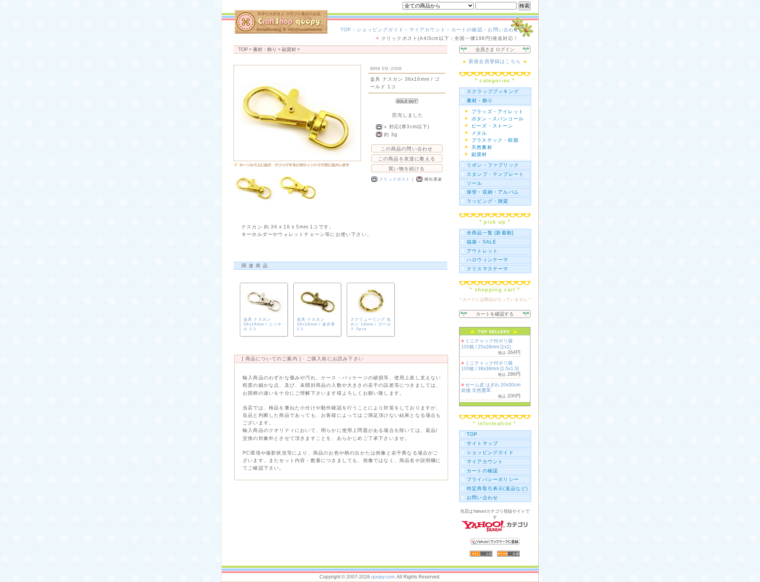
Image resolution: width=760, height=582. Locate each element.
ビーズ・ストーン (492, 126)
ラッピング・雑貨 (488, 201)
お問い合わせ (503, 29)
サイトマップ (482, 443)
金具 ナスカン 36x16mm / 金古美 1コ (316, 324)
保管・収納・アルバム (493, 192)
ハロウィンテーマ (488, 259)
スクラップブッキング (493, 91)
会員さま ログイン (495, 49)
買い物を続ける (406, 168)
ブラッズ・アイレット (497, 111)
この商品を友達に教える (406, 159)
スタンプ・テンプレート (495, 174)
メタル (479, 133)
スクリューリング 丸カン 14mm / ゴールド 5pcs (370, 324)
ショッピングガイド (380, 29)
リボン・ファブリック (493, 165)
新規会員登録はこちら (494, 61)
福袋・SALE (481, 242)
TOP (346, 29)
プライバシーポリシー (493, 479)
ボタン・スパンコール (497, 119)
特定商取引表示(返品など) (497, 488)
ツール (475, 183)
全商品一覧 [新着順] (490, 233)
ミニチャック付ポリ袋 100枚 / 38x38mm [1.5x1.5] (490, 365)
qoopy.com (383, 577)
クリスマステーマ (488, 269)
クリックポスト (394, 179)
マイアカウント (427, 29)
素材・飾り (480, 100)
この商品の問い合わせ (407, 149)
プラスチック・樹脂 (495, 140)
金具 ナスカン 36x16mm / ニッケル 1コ (262, 324)
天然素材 (481, 147)
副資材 (289, 49)
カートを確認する (495, 314)
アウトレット (482, 251)
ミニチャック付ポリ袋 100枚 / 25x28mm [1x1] (487, 343)
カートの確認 (467, 29)
